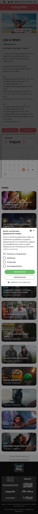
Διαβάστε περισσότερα (10, 249)
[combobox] (31, 231)
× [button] (33, 230)
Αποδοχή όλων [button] (19, 272)
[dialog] (19, 257)
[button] (19, 282)
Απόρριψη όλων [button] (20, 277)
